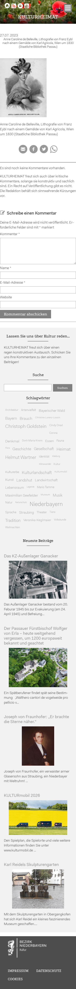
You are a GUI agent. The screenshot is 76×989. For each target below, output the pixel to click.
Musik (57, 496)
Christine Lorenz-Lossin (47, 417)
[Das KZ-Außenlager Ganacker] (38, 597)
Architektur (11, 410)
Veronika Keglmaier (37, 520)
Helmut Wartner (20, 458)
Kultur (57, 464)
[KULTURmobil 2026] (38, 834)
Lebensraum (14, 487)
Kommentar (10, 234)
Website (6, 297)
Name (5, 268)
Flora (7, 448)
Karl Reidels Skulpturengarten (31, 865)
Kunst (9, 480)
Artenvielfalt (28, 410)
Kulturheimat (38, 17)
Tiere (52, 512)
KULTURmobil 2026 (22, 796)
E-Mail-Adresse (12, 282)
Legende (30, 487)
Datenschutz (48, 971)
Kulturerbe (12, 472)
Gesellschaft (44, 449)
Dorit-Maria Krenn (32, 440)
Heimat (64, 449)
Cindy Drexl (56, 425)
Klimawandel (45, 464)
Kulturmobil (61, 472)
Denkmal (12, 441)
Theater (42, 512)
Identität (44, 456)
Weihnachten (12, 527)
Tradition (13, 521)
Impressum (18, 971)
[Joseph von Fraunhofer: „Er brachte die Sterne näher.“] (38, 764)
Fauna (60, 440)
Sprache (10, 512)
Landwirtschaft (46, 480)
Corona (53, 433)
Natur (8, 502)
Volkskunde (60, 520)
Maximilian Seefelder (21, 496)
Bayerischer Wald (52, 411)
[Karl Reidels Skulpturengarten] (38, 907)
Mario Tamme (45, 487)
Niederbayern (46, 504)
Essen (49, 441)
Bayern (11, 419)
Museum (45, 495)
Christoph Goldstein (26, 426)
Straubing (26, 513)
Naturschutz (21, 502)
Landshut (24, 480)
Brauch (26, 419)
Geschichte (21, 449)
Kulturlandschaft (37, 473)
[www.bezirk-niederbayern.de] (27, 948)
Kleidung (56, 456)
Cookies (15, 979)
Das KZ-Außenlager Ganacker (31, 556)
